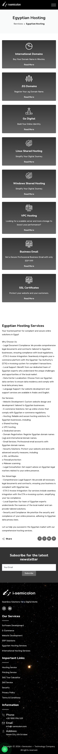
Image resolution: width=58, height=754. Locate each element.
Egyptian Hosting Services (14, 645)
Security (6, 687)
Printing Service (9, 672)
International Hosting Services (16, 651)
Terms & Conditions (11, 697)
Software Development (13, 625)
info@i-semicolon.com (16, 726)
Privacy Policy (8, 692)
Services (18, 24)
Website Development (12, 635)
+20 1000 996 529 (14, 718)
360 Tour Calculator (11, 677)
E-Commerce (8, 630)
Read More (29, 65)
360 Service (7, 682)
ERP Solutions (8, 640)
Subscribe (29, 573)
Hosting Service (9, 667)
